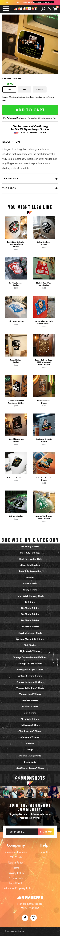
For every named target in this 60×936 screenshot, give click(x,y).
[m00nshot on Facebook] (25, 917)
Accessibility (16, 878)
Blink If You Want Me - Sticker (44, 285)
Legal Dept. (16, 883)
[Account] (49, 11)
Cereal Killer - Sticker (16, 362)
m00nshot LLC (18, 931)
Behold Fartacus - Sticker (16, 441)
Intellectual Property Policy (17, 888)
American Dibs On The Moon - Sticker (16, 403)
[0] (55, 9)
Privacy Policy (16, 873)
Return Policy (16, 862)
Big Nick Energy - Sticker (16, 285)
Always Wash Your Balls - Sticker (44, 519)
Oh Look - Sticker (16, 322)
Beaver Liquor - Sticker (44, 403)
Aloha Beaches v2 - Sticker (44, 480)
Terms (16, 868)
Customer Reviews (16, 852)
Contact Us (44, 852)
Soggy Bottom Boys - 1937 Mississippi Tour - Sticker (44, 363)
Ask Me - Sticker (16, 517)
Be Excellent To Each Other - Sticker (44, 324)
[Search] (43, 8)
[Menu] (6, 8)
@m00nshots (30, 778)
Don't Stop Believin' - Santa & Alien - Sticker (16, 246)
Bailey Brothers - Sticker (44, 244)
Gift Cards (16, 857)
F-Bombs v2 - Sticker (16, 479)
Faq (44, 857)
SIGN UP (46, 831)
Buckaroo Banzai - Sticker (44, 441)
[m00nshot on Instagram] (6, 792)
